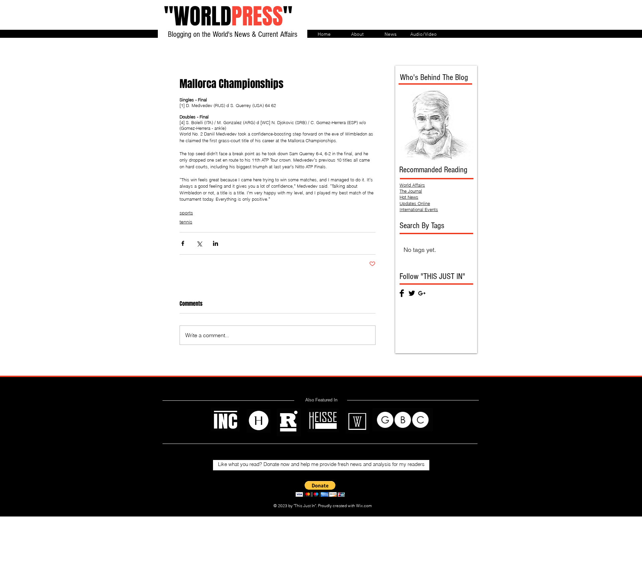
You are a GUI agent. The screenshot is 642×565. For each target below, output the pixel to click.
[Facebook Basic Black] (402, 293)
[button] (320, 489)
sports (186, 213)
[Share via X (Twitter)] (199, 243)
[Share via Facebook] (183, 243)
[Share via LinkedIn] (215, 243)
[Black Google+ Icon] (422, 293)
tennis (186, 222)
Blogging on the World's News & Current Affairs (232, 34)
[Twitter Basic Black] (412, 293)
